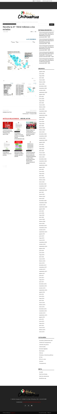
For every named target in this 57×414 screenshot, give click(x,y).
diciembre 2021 (42, 184)
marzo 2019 (42, 240)
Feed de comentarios (44, 376)
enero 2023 (41, 157)
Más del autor (25, 118)
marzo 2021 (42, 194)
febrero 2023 (42, 154)
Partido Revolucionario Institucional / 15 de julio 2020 (29, 113)
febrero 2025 (42, 107)
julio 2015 (41, 319)
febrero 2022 (42, 179)
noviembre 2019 (43, 227)
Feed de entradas (43, 374)
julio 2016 (41, 294)
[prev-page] (4, 166)
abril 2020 (41, 217)
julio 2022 (41, 169)
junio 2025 (41, 98)
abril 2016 (41, 300)
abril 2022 (41, 175)
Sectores (41, 361)
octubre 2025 (42, 90)
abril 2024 (41, 125)
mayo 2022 (41, 173)
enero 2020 (41, 223)
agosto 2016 (42, 292)
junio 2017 (41, 277)
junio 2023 (41, 146)
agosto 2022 (42, 167)
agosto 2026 (42, 71)
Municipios (41, 350)
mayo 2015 (41, 323)
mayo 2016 (41, 298)
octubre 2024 (42, 113)
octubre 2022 (42, 163)
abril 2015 (41, 325)
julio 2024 (41, 119)
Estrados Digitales (6, 150)
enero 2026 (41, 84)
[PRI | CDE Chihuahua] (28, 15)
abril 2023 (41, 150)
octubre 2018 (42, 244)
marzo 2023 (42, 152)
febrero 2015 (42, 329)
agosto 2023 (42, 142)
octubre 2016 (42, 288)
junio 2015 (41, 321)
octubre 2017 (42, 269)
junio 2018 (41, 252)
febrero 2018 (42, 261)
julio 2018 (41, 250)
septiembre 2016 (43, 290)
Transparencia (42, 363)
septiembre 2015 (43, 315)
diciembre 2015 (42, 308)
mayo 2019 (41, 238)
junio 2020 (41, 213)
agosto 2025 (42, 94)
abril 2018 (41, 256)
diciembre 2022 (42, 159)
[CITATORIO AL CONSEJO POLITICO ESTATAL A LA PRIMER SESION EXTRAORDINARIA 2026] (19, 127)
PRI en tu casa (42, 359)
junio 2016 (41, 296)
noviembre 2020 (43, 202)
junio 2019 (41, 236)
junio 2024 (41, 121)
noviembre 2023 (43, 136)
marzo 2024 (42, 127)
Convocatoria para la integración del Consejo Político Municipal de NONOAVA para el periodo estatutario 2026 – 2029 (46, 35)
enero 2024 (41, 132)
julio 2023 (41, 144)
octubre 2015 (42, 313)
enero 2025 (41, 109)
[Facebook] (4, 34)
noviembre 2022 (43, 161)
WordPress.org (42, 378)
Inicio (4, 22)
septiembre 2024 (43, 115)
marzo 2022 (42, 177)
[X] (7, 34)
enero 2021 (41, 198)
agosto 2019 (42, 234)
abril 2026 (41, 77)
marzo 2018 (42, 259)
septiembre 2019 (43, 231)
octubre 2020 (42, 204)
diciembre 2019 (42, 225)
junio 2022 (41, 171)
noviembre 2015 (43, 311)
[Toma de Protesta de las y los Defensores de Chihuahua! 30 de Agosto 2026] (8, 125)
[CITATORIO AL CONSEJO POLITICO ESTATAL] (8, 146)
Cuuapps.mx (12, 412)
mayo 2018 (41, 254)
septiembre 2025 (43, 92)
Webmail (49, 412)
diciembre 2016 (42, 283)
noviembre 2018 (43, 242)
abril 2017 (41, 281)
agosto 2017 (42, 273)
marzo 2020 (42, 219)
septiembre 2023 (43, 140)
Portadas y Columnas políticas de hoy (13, 22)
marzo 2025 (42, 105)
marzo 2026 (42, 80)
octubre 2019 (42, 229)
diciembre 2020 (42, 200)
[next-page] (6, 166)
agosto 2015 (42, 317)
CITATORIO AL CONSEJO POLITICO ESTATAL (7, 154)
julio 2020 (41, 211)
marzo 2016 (42, 302)
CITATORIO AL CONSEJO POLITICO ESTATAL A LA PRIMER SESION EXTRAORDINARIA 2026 (19, 136)
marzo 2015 (42, 327)
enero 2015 (41, 331)
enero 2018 (41, 263)
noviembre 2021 (43, 186)
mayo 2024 (41, 123)
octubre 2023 (42, 138)
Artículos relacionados (11, 118)
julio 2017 (41, 275)
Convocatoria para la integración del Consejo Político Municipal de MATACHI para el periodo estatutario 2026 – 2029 (46, 48)
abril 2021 (41, 192)
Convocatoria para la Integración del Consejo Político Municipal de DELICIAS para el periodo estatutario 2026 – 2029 (46, 41)
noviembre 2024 (43, 111)
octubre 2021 (42, 188)
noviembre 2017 (43, 267)
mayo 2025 (41, 100)
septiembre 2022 (43, 165)
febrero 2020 (42, 221)
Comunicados (5, 128)
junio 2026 (41, 73)
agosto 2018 (42, 248)
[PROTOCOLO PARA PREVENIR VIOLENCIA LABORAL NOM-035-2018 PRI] (19, 146)
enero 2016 (41, 306)
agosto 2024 (42, 117)
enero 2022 (41, 182)
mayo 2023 (41, 148)
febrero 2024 (42, 129)
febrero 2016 (42, 304)
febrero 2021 (42, 196)
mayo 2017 (41, 279)
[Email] (13, 34)
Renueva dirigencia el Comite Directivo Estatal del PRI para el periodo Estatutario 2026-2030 (30, 133)
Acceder (41, 372)
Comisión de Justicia (44, 344)
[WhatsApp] (10, 34)
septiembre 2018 (43, 246)
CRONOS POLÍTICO (7, 112)
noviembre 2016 (43, 286)
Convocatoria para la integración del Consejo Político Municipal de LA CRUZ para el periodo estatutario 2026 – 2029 (46, 61)
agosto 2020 (42, 209)
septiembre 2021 (43, 190)
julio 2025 (41, 96)
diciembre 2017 (42, 265)
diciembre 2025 (42, 86)
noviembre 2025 (43, 88)
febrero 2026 (42, 82)
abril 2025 (41, 102)
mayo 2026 (41, 75)
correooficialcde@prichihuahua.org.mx (32, 402)
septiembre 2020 (43, 206)
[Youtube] (32, 406)
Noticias (28, 128)
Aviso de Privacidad (42, 412)
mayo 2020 (41, 215)
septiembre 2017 (43, 271)
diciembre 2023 (42, 134)
